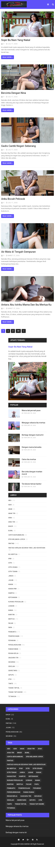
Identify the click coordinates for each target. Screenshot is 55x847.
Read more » (7, 57)
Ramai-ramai (13, 649)
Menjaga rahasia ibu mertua (33, 423)
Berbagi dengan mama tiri (33, 435)
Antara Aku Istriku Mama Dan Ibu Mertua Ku (26, 304)
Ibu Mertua (12, 554)
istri (10, 563)
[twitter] (23, 840)
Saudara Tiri (13, 658)
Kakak (10, 584)
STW (10, 679)
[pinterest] (32, 840)
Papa (10, 627)
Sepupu (11, 675)
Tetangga (12, 696)
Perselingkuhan (14, 645)
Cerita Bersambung (16, 535)
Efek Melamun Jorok (16, 539)
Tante (10, 683)
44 (18, 331)
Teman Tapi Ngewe (15, 692)
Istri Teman (12, 571)
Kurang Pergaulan (15, 602)
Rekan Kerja (13, 653)
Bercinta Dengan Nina (13, 92)
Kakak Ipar (12, 589)
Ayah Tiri (11, 522)
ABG (9, 500)
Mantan (11, 615)
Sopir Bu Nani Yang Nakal (15, 40)
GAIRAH (27, 844)
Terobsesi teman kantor (32, 484)
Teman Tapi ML (13, 688)
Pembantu (12, 632)
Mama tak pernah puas (31, 410)
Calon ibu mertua (29, 459)
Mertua (11, 619)
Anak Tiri (11, 513)
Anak (10, 509)
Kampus (11, 593)
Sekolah (11, 666)
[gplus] (28, 840)
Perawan (12, 640)
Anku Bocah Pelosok (13, 198)
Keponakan (12, 597)
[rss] (37, 840)
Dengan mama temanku (31, 447)
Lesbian (11, 606)
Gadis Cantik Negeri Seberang (18, 145)
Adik (10, 505)
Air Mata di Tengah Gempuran (18, 251)
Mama (10, 610)
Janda (10, 576)
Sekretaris (12, 670)
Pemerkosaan (13, 636)
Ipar (10, 559)
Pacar (10, 623)
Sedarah (11, 662)
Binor (10, 526)
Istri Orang (13, 567)
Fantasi (11, 543)
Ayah (10, 518)
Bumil (10, 531)
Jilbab (10, 580)
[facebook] (18, 840)
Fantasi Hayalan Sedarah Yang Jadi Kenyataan (26, 548)
